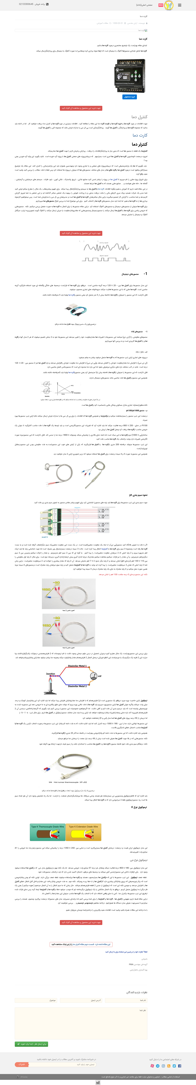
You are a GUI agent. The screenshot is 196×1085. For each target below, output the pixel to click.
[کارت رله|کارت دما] (169, 5)
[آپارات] (152, 1065)
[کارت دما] (81, 75)
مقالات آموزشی (102, 23)
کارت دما (140, 135)
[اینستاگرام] (163, 1065)
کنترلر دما (76, 944)
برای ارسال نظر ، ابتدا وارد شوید (33, 1044)
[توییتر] (174, 1065)
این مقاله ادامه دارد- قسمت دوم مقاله (95, 944)
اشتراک (22, 1064)
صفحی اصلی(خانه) (144, 5)
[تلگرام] (157, 1065)
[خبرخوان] (168, 1065)
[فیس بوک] (179, 1065)
